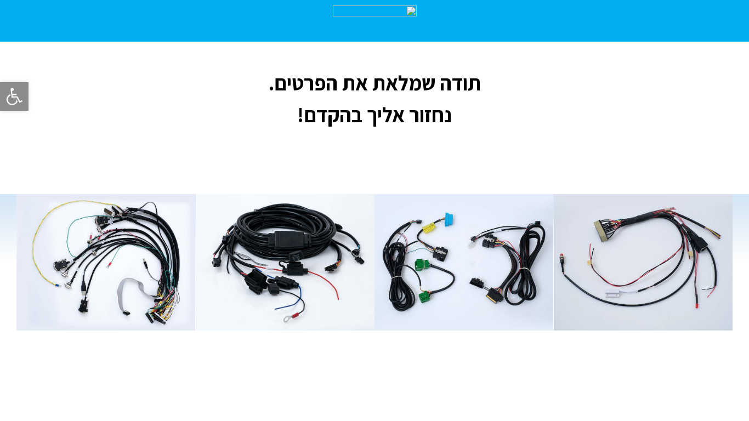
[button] (14, 96)
